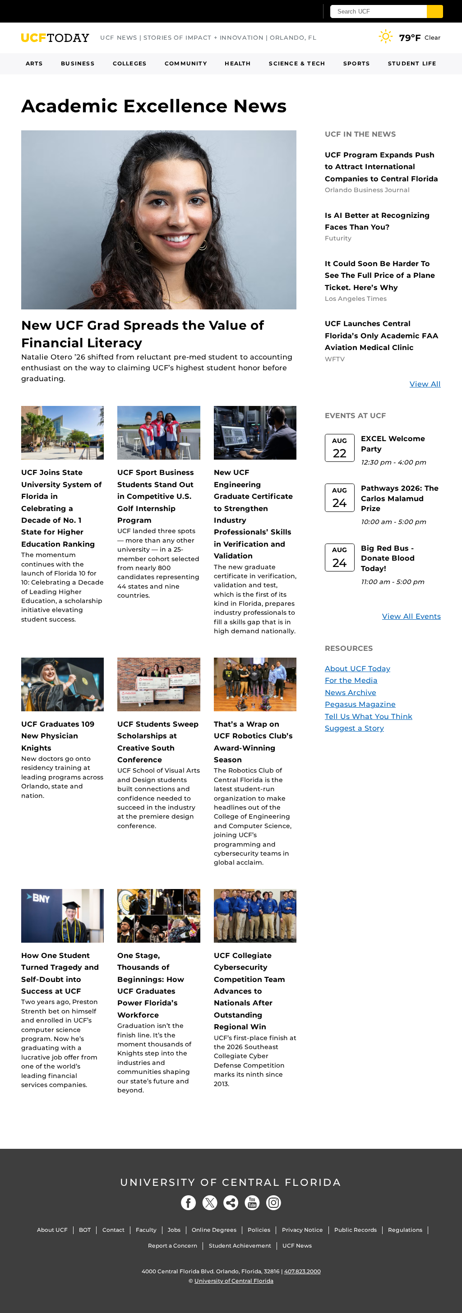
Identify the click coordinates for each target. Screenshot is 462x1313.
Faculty (146, 1229)
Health (238, 63)
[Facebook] (188, 1202)
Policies (259, 1229)
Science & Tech (297, 63)
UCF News (297, 1245)
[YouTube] (252, 1202)
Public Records (355, 1229)
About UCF (52, 1229)
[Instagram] (273, 1202)
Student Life (412, 63)
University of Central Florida (231, 1182)
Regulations (405, 1229)
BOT (85, 1229)
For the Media (351, 680)
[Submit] (435, 11)
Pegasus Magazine (360, 704)
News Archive (350, 692)
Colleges (130, 63)
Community (186, 63)
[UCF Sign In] (288, 11)
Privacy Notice (302, 1229)
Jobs (174, 1229)
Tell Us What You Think (368, 716)
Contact (113, 1229)
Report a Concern (172, 1245)
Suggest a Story (354, 728)
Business (78, 63)
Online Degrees (214, 1229)
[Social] (231, 1202)
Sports (356, 63)
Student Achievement (240, 1245)
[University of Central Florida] (85, 11)
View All (425, 384)
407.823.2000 (302, 1271)
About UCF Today (357, 668)
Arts (34, 63)
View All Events (411, 616)
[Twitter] (209, 1202)
